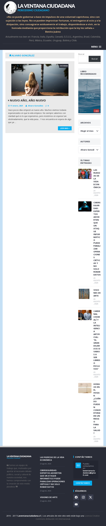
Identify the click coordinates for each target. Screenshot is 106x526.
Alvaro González (35, 105)
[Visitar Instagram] (83, 497)
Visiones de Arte (97, 292)
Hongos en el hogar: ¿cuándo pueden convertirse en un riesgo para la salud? (97, 408)
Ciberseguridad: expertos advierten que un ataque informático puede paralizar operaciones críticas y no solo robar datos (97, 238)
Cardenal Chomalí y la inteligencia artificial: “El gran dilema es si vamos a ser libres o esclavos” (96, 340)
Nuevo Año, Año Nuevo (27, 100)
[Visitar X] (90, 497)
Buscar (81, 54)
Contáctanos (83, 483)
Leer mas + (65, 128)
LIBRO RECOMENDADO (88, 72)
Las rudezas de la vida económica (96, 179)
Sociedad (64, 66)
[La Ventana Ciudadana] (53, 7)
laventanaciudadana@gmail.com (89, 473)
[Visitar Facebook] (76, 497)
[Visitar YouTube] (76, 504)
